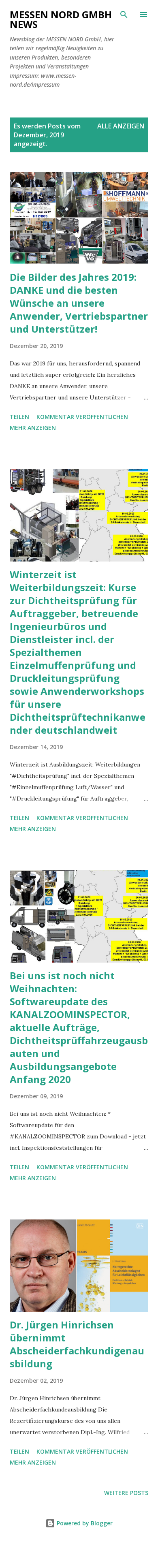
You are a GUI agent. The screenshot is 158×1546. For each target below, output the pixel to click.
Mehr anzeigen (33, 427)
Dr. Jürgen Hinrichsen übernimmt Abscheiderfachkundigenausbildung (77, 1344)
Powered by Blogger (84, 1523)
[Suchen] (124, 14)
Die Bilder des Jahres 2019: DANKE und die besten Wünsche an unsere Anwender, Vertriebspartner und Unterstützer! (79, 302)
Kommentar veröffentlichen (82, 417)
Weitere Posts (126, 1493)
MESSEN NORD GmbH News (61, 19)
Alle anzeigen (120, 126)
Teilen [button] (19, 417)
